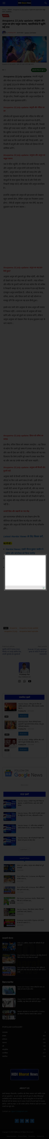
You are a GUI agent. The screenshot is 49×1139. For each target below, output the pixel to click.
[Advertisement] (21, 570)
